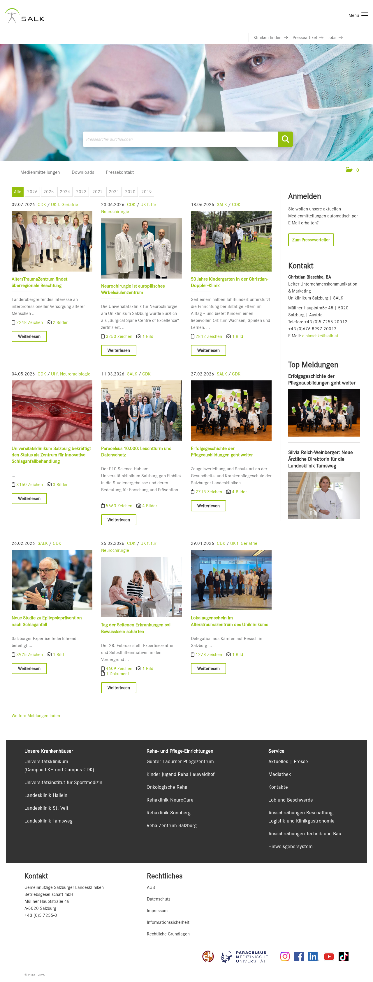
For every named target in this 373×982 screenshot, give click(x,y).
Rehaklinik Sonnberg (169, 813)
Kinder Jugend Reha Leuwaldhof (180, 774)
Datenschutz (158, 899)
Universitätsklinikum (46, 761)
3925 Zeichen (30, 654)
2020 (130, 191)
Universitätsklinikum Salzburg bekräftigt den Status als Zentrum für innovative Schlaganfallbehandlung (51, 455)
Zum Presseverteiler (311, 239)
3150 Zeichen (30, 484)
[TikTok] (344, 956)
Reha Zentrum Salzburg (172, 825)
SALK (222, 204)
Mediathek (279, 774)
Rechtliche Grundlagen (168, 934)
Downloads (83, 172)
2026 (32, 191)
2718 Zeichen (209, 491)
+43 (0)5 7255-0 (40, 915)
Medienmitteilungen (40, 172)
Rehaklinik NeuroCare (170, 800)
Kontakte (278, 787)
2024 (65, 191)
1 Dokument (117, 673)
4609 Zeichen (119, 668)
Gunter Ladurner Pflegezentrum (180, 761)
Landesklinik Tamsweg (48, 821)
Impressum (157, 910)
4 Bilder (149, 505)
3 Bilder (60, 484)
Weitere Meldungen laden (36, 715)
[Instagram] (285, 956)
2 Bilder (60, 322)
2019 (146, 191)
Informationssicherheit (168, 922)
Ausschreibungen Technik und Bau (304, 833)
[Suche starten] (285, 139)
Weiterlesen (29, 336)
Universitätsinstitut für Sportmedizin (63, 782)
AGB (151, 887)
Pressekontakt (120, 172)
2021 (114, 191)
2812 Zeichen (209, 336)
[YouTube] (329, 956)
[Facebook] (299, 956)
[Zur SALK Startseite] (25, 15)
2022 (97, 191)
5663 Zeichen (119, 505)
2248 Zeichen (30, 322)
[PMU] (247, 956)
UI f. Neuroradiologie (70, 374)
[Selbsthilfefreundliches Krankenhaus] (208, 956)
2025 (48, 191)
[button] (352, 170)
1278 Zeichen (209, 654)
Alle (17, 191)
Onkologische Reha (167, 787)
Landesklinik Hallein (45, 795)
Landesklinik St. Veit (46, 808)
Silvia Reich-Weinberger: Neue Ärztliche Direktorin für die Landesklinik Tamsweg (320, 459)
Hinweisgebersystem (290, 846)
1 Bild (147, 336)
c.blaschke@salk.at (320, 335)
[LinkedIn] (313, 956)
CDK (42, 204)
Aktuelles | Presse (288, 761)
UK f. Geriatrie (64, 204)
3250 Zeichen (119, 336)
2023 (81, 191)
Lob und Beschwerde (290, 800)
